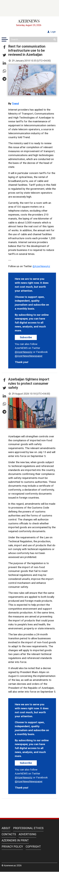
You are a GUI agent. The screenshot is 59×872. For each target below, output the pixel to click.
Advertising (27, 834)
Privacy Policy (12, 846)
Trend (15, 103)
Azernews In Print (15, 840)
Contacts (9, 834)
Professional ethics (28, 828)
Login (53, 31)
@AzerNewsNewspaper (29, 355)
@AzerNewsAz (41, 266)
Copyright (33, 846)
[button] (4, 47)
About (6, 828)
